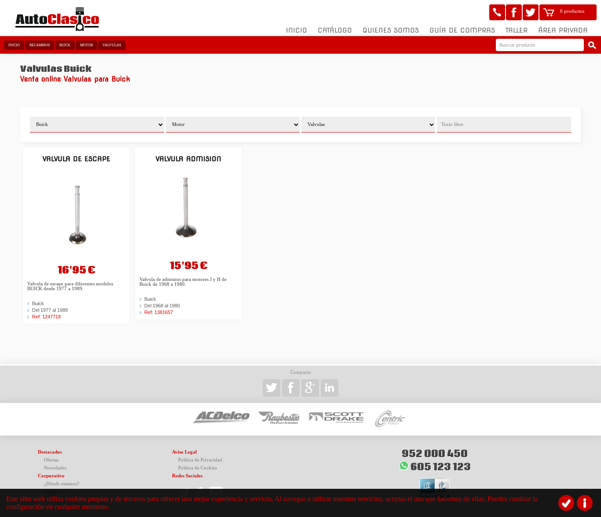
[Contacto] (497, 12)
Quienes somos (391, 30)
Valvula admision (188, 158)
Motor (86, 45)
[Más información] (585, 503)
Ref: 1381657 (158, 312)
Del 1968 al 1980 (162, 305)
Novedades (55, 467)
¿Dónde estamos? (61, 483)
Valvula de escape (76, 158)
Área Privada (563, 30)
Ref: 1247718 (46, 316)
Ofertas (51, 460)
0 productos (572, 11)
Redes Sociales (187, 475)
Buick (64, 45)
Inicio (296, 30)
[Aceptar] (566, 503)
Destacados (50, 452)
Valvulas (112, 45)
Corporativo (51, 475)
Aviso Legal (184, 452)
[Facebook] (514, 12)
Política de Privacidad (200, 460)
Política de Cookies (197, 467)
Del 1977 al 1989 (50, 310)
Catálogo (335, 30)
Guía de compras (462, 30)
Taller (517, 30)
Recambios (39, 45)
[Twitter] (531, 12)
